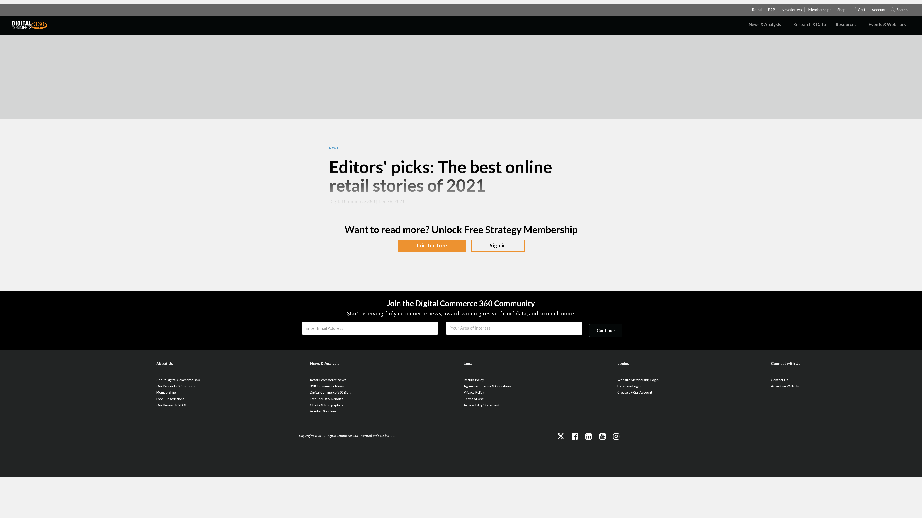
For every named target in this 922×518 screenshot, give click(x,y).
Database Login (629, 386)
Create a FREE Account (634, 392)
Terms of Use (474, 399)
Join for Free (431, 245)
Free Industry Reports (326, 399)
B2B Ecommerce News (327, 386)
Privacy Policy (474, 392)
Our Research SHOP (171, 405)
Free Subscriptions (170, 399)
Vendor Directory (323, 411)
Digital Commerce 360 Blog (330, 392)
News (333, 148)
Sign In (498, 245)
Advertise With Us (785, 386)
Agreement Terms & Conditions (488, 386)
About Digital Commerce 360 (178, 380)
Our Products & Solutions (175, 386)
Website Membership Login (638, 380)
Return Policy (474, 380)
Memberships (166, 392)
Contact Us (779, 380)
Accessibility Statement (482, 405)
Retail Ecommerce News (328, 380)
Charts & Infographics (326, 405)
